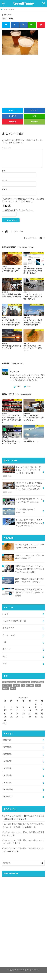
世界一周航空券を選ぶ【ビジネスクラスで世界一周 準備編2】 (29, 580)
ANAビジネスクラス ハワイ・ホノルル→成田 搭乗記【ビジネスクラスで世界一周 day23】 (29, 569)
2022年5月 (7, 747)
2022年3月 (7, 754)
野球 (4, 663)
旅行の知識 (30, 685)
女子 (22, 685)
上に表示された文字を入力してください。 (18, 210)
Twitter (29, 387)
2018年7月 (7, 761)
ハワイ (5, 614)
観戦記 (13, 688)
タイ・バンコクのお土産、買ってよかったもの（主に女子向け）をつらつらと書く (23, 471)
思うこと (6, 649)
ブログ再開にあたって (25, 510)
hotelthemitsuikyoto (9, 682)
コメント (6, 148)
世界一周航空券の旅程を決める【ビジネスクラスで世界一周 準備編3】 (29, 592)
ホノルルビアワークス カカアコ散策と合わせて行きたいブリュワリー (29, 523)
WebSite (19, 387)
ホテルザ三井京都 (37, 682)
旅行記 (38, 685)
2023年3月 (7, 740)
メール (4, 180)
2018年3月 (7, 768)
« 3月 (4, 723)
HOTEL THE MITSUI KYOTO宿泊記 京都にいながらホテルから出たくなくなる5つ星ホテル (23, 487)
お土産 (19, 682)
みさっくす (14, 371)
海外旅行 (5, 688)
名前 (3, 171)
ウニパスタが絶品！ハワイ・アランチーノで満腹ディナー (29, 546)
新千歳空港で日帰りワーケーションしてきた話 (29, 500)
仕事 (4, 642)
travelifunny (23, 3)
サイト (4, 189)
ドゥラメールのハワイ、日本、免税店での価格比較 (29, 556)
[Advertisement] (23, 86)
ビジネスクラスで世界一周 (14, 621)
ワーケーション (9, 635)
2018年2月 (7, 775)
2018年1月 (7, 782)
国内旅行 (16, 685)
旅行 (4, 656)
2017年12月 (8, 789)
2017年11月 (8, 796)
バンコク (27, 682)
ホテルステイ (8, 628)
